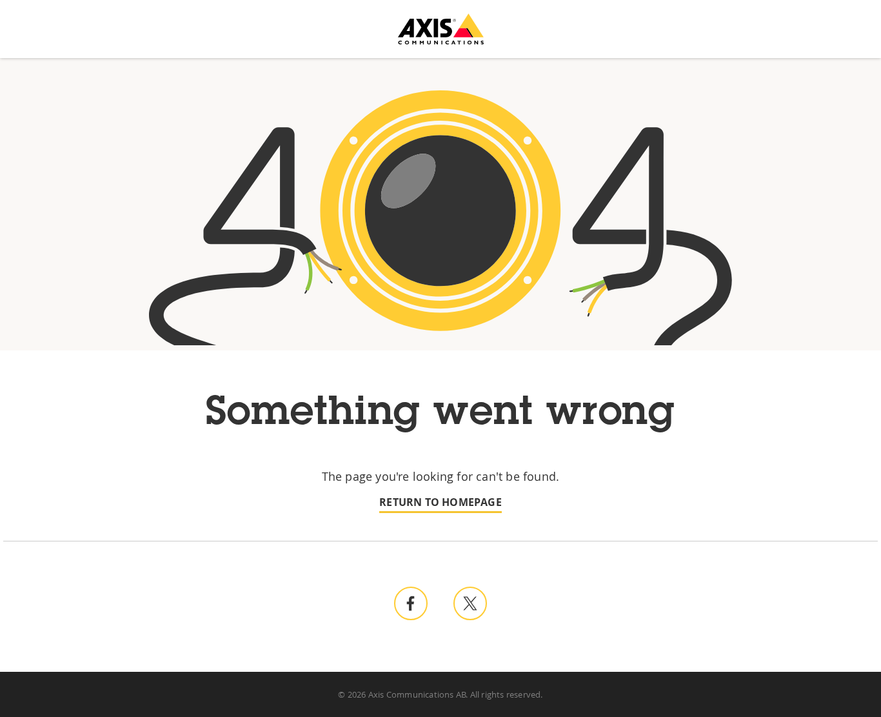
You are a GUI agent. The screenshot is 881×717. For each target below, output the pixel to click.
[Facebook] (411, 603)
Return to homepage (440, 502)
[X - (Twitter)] (470, 603)
